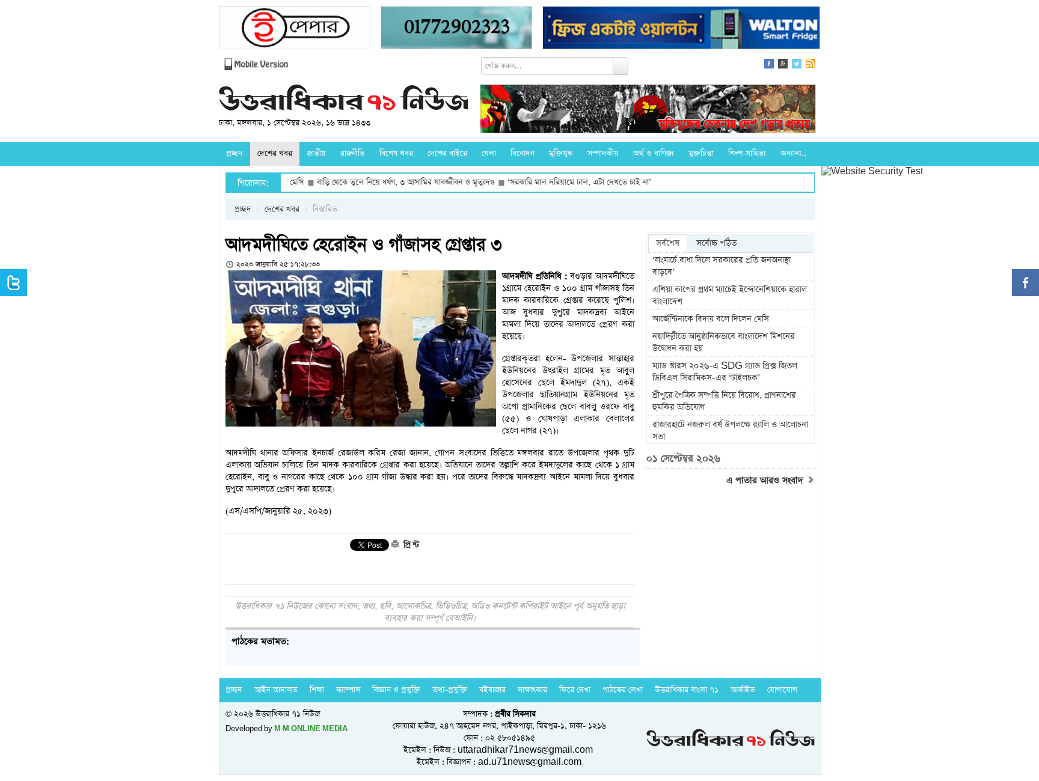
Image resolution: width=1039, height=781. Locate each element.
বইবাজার (492, 690)
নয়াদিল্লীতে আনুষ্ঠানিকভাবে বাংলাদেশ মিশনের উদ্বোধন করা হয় (723, 342)
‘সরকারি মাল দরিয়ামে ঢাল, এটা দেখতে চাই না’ (551, 182)
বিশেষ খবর (396, 153)
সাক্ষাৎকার (532, 690)
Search (620, 66)
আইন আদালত (276, 690)
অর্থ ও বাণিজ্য (653, 153)
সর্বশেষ (667, 243)
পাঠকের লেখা (622, 690)
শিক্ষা (317, 690)
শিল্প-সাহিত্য (747, 153)
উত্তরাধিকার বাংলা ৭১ (687, 690)
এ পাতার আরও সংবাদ (766, 481)
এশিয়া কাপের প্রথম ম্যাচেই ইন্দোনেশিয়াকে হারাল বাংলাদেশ (729, 296)
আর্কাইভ (743, 690)
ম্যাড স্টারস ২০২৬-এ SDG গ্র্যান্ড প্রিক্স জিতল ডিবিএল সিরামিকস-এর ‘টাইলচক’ (724, 372)
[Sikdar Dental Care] (456, 29)
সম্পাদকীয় (603, 153)
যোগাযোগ (782, 690)
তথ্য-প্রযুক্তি (449, 690)
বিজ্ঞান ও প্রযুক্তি (396, 690)
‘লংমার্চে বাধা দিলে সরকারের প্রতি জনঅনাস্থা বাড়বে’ (721, 266)
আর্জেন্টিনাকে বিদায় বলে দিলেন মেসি (710, 319)
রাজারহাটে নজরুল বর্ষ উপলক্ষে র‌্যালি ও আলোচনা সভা (730, 431)
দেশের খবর (274, 153)
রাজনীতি (352, 153)
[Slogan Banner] (647, 110)
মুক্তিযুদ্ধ (561, 153)
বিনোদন (522, 153)
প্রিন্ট (410, 545)
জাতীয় (316, 153)
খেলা (489, 153)
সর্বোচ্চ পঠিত (716, 243)
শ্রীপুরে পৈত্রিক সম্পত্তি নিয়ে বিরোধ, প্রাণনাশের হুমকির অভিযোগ (724, 401)
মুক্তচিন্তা (701, 153)
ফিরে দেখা (574, 690)
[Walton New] (681, 29)
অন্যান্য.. (793, 153)
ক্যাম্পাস (348, 690)
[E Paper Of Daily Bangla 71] (294, 29)
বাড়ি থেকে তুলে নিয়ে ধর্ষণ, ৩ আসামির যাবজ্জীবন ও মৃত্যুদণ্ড (377, 182)
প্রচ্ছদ (234, 153)
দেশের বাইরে (447, 153)
